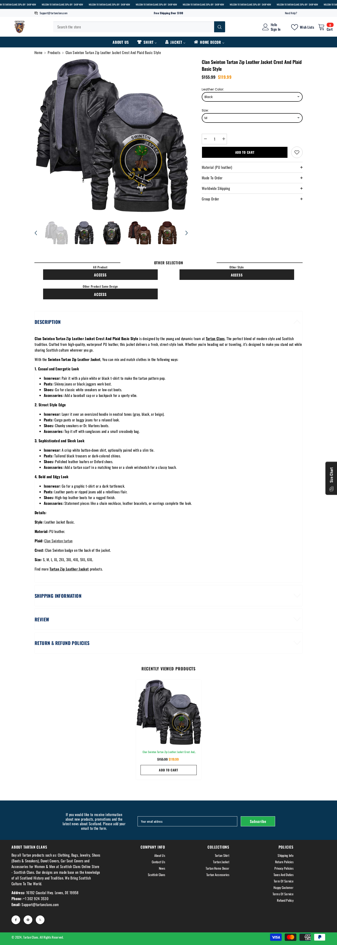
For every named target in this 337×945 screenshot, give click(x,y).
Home (38, 52)
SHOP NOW (31, 4)
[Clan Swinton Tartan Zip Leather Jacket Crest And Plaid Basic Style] (168, 712)
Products (54, 52)
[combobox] (133, 26)
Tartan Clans (30, 937)
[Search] (139, 26)
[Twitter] (40, 919)
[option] (111, 135)
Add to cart (244, 152)
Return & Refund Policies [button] (62, 642)
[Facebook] (15, 919)
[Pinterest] (28, 919)
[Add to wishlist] (297, 152)
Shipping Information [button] (58, 595)
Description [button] (48, 321)
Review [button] (42, 619)
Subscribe (258, 821)
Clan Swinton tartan (58, 541)
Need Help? (291, 13)
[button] (35, 232)
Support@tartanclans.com (53, 13)
